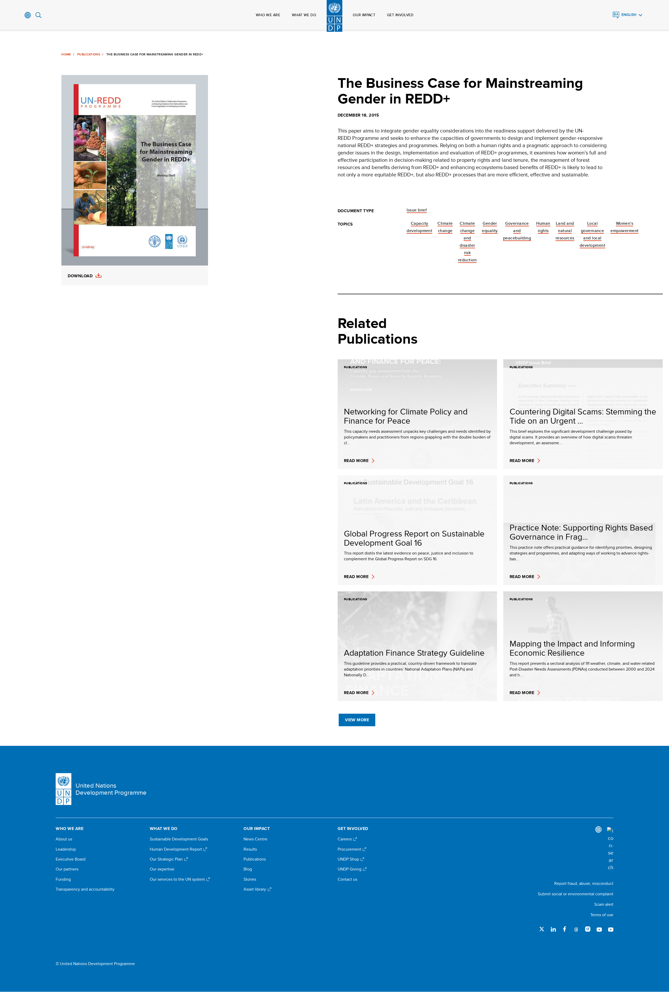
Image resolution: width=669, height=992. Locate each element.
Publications (88, 54)
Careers (345, 839)
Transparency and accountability (85, 889)
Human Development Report (176, 849)
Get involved (400, 15)
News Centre (255, 839)
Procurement (350, 849)
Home (66, 54)
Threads (576, 929)
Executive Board (70, 859)
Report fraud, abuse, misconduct (583, 883)
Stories (250, 879)
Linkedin (553, 929)
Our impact (364, 15)
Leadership (66, 849)
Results (250, 849)
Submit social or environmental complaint (575, 894)
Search (38, 15)
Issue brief (417, 210)
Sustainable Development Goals (179, 839)
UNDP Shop (349, 859)
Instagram (587, 929)
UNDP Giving (350, 869)
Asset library (255, 889)
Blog (248, 869)
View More (357, 720)
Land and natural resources (565, 230)
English (628, 15)
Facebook (564, 929)
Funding (63, 879)
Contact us (347, 879)
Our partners (67, 869)
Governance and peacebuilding (517, 230)
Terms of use (601, 915)
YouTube (599, 929)
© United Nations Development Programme (95, 964)
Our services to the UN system (178, 879)
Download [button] (80, 276)
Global (28, 15)
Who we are (268, 15)
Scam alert (603, 904)
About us (64, 839)
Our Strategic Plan (167, 859)
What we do (304, 15)
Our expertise (162, 869)
